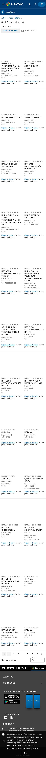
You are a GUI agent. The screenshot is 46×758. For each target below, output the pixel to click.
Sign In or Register (8, 81)
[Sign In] (35, 4)
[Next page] (42, 654)
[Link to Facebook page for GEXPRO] (13, 717)
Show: (34, 658)
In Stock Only (31, 30)
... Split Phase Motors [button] (10, 18)
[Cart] (42, 4)
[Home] (14, 4)
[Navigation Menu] (3, 4)
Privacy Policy (31, 748)
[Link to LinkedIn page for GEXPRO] (7, 717)
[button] (23, 22)
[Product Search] (29, 4)
